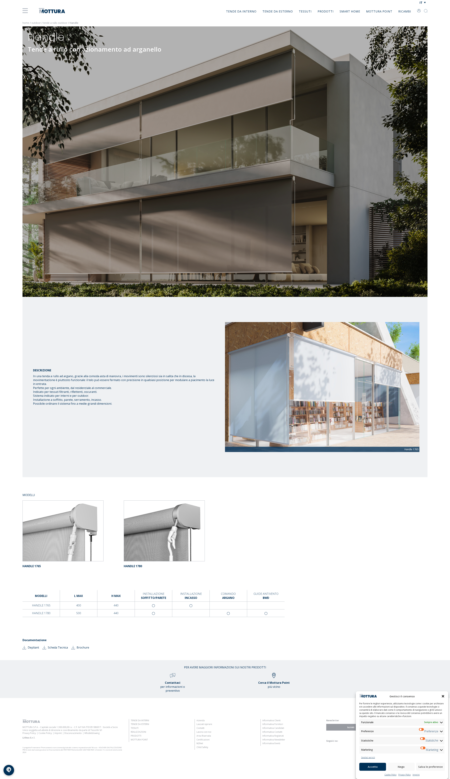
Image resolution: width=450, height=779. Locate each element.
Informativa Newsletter (273, 739)
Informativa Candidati (273, 728)
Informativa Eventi (271, 743)
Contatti (200, 728)
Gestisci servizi (368, 757)
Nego (401, 766)
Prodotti (326, 11)
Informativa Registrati (273, 735)
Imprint (416, 774)
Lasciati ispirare (204, 724)
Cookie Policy (390, 774)
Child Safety (202, 747)
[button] (443, 696)
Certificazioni (203, 739)
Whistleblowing (91, 733)
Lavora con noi (204, 731)
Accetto (373, 766)
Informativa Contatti (272, 731)
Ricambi (404, 11)
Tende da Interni (140, 720)
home (25, 22)
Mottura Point (379, 11)
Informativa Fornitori (272, 724)
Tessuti (305, 11)
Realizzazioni (138, 731)
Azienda (201, 720)
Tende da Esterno (277, 11)
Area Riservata (204, 735)
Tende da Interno (241, 11)
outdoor (36, 22)
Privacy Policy (404, 774)
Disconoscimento (73, 733)
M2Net (200, 743)
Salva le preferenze (430, 766)
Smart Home (350, 11)
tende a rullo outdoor (55, 22)
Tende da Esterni (140, 724)
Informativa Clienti (271, 720)
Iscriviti (350, 727)
